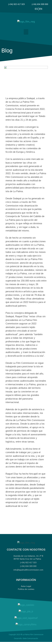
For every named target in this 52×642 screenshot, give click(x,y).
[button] (26, 32)
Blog (6, 50)
